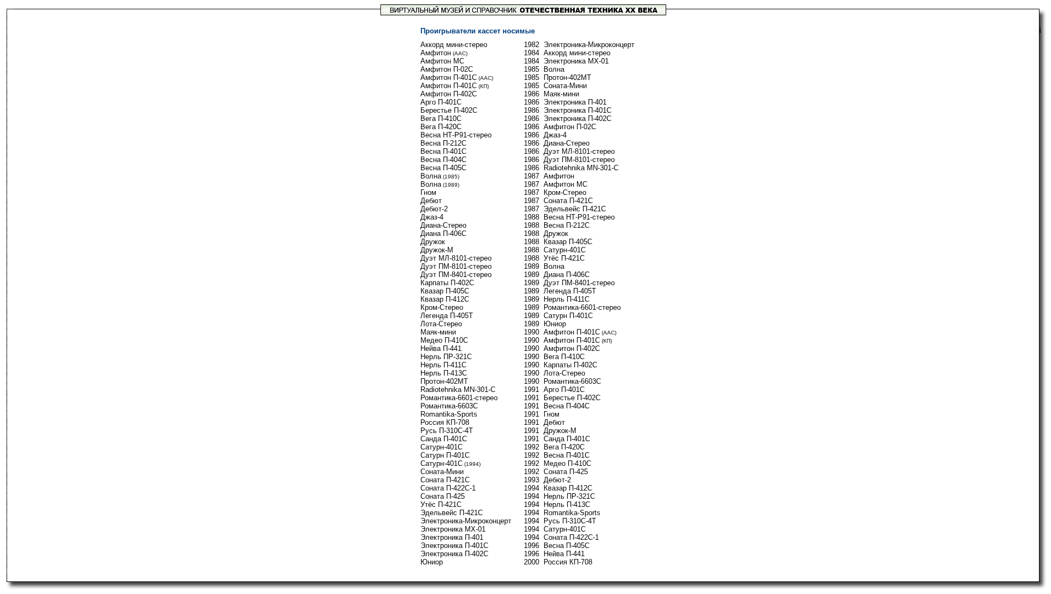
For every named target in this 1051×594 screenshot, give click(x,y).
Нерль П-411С (443, 365)
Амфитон (435, 53)
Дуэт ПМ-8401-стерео (456, 274)
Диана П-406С (443, 233)
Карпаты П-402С (447, 283)
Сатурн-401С (441, 447)
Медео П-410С (444, 340)
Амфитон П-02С (446, 69)
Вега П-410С (440, 118)
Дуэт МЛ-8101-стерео (456, 258)
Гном (428, 192)
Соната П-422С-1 (448, 488)
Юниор (431, 562)
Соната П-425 (442, 496)
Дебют (431, 201)
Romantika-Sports (448, 414)
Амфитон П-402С (448, 94)
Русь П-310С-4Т (446, 430)
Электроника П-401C (454, 545)
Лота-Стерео (441, 324)
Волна (430, 176)
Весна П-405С (443, 168)
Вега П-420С (440, 127)
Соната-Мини (442, 472)
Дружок (432, 242)
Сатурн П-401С (445, 455)
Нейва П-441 (440, 348)
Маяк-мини (438, 332)
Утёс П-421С (440, 504)
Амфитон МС (442, 61)
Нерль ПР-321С (446, 357)
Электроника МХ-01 (453, 529)
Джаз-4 (431, 217)
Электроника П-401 (451, 537)
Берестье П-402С (448, 110)
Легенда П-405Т (446, 316)
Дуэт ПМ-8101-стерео (456, 266)
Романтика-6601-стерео (459, 398)
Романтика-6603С (449, 406)
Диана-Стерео (443, 225)
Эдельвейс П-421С (451, 513)
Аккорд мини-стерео (453, 45)
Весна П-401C (443, 151)
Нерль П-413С (443, 373)
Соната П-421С (445, 480)
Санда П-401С (443, 439)
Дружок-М (436, 250)
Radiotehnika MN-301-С (457, 389)
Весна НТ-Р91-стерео (456, 135)
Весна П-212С (443, 143)
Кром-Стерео (441, 307)
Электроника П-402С (454, 554)
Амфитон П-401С (448, 77)
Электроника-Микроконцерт (465, 521)
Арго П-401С (440, 102)
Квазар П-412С (444, 299)
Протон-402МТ (444, 381)
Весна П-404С (443, 159)
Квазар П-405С (444, 291)
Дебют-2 (434, 209)
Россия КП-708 (444, 422)
